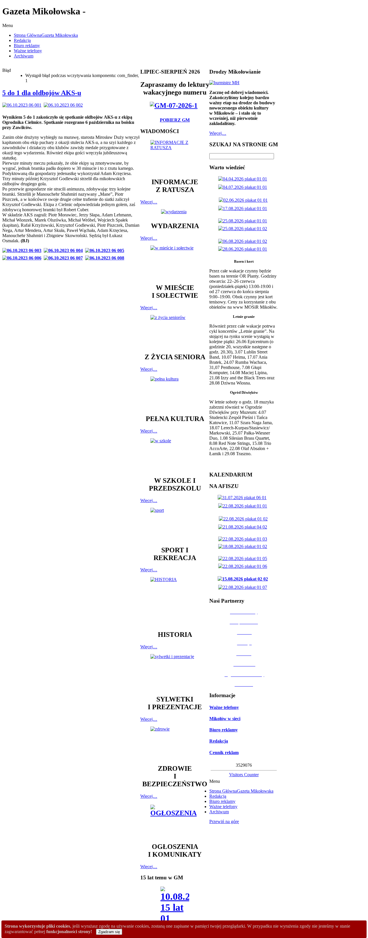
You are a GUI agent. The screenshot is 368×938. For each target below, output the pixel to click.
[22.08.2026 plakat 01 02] (244, 518)
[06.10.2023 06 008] (105, 257)
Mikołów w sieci (224, 718)
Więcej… (148, 201)
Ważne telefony (224, 707)
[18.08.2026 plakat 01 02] (243, 546)
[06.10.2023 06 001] (23, 105)
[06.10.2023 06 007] (64, 257)
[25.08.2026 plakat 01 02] (243, 228)
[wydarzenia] (175, 211)
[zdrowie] (174, 742)
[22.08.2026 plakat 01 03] (243, 539)
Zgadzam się (109, 932)
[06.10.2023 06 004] (64, 250)
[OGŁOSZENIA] (174, 821)
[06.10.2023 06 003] (23, 250)
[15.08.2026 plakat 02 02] (244, 578)
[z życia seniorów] (174, 331)
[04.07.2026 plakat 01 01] (243, 187)
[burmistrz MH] (224, 82)
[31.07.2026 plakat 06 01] (243, 497)
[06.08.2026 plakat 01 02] (243, 241)
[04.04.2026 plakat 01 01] (243, 178)
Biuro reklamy (223, 729)
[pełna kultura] (174, 392)
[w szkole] (174, 454)
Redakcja (218, 741)
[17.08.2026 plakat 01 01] (243, 208)
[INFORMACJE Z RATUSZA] (174, 156)
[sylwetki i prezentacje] (174, 672)
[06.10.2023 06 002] (64, 105)
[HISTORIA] (174, 601)
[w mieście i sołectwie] (174, 261)
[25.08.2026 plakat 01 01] (243, 220)
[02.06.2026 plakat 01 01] (244, 200)
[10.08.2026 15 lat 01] (174, 907)
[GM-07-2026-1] (175, 105)
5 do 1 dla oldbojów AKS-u (41, 93)
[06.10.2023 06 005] (105, 250)
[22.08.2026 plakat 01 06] (243, 566)
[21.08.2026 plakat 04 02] (243, 526)
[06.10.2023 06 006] (23, 257)
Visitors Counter (244, 774)
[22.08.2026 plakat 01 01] (243, 505)
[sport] (174, 524)
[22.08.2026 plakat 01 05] (243, 558)
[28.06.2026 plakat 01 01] (243, 249)
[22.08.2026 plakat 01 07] (243, 587)
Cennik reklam (224, 752)
